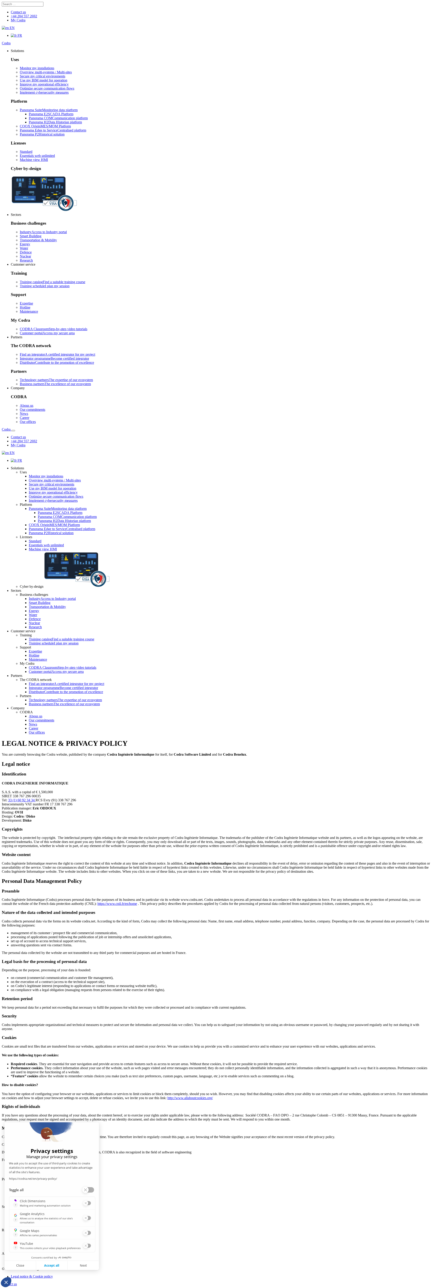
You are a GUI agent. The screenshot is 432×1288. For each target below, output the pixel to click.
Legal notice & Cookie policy (32, 1276)
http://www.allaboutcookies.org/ (190, 1098)
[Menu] (13, 430)
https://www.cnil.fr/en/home (117, 904)
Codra (6, 43)
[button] (17, 51)
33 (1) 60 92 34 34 (22, 800)
